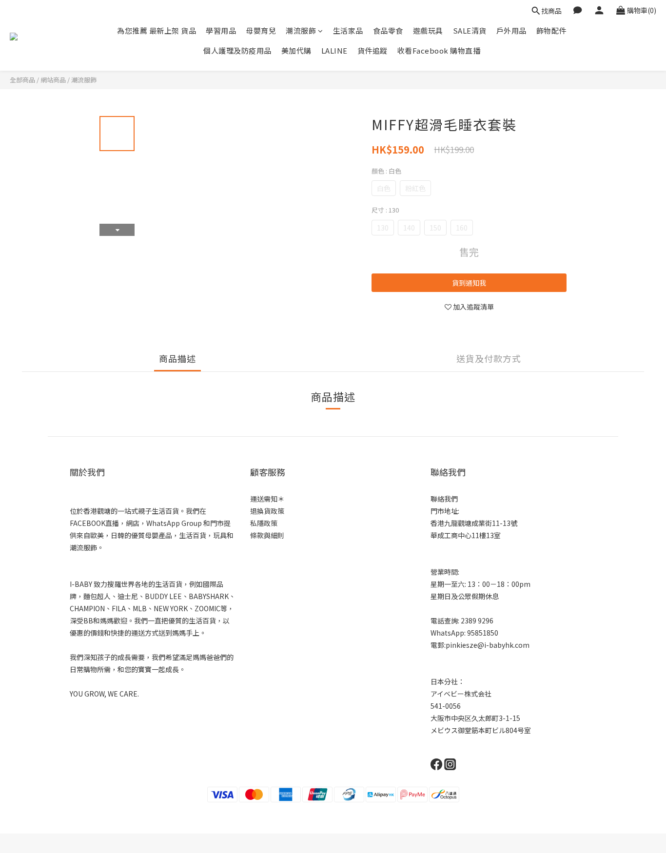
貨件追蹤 (372, 50)
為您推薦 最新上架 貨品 (156, 30)
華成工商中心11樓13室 (466, 535)
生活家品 (348, 30)
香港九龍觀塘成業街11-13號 (474, 523)
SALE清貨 (470, 30)
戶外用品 (511, 30)
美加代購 (296, 50)
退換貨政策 (267, 511)
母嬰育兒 (261, 30)
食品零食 (388, 30)
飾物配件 (551, 30)
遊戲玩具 (428, 30)
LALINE (334, 50)
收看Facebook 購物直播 (439, 50)
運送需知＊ (267, 499)
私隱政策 (263, 523)
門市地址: (445, 511)
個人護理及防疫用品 (237, 50)
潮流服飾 (301, 30)
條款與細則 (267, 535)
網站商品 (53, 79)
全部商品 (22, 79)
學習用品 (221, 30)
